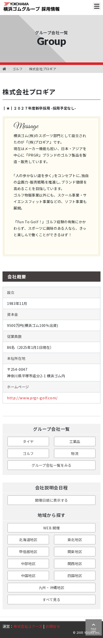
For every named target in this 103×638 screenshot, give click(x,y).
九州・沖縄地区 (51, 587)
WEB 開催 (51, 527)
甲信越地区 (28, 551)
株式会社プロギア (42, 68)
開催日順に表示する (51, 500)
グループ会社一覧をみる (52, 465)
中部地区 (28, 563)
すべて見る (51, 599)
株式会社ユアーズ (28, 626)
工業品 (74, 441)
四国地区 (75, 575)
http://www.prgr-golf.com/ (32, 397)
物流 (74, 453)
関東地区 (75, 551)
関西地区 (75, 563)
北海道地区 (28, 539)
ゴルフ (17, 68)
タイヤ (28, 441)
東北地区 (75, 539)
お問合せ (53, 626)
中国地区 (28, 575)
